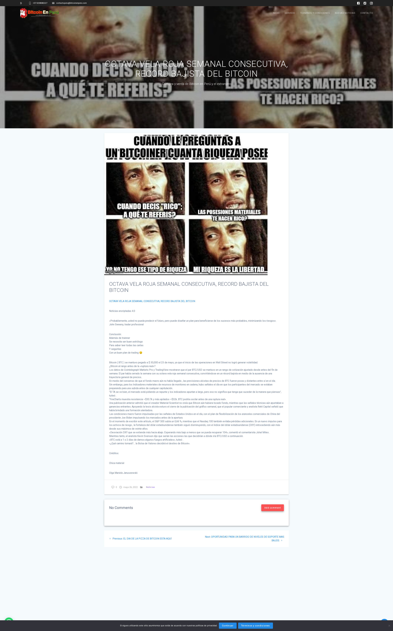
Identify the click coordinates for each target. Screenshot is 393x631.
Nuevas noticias (345, 13)
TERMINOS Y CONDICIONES (315, 13)
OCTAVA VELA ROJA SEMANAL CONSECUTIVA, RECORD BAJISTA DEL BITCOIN (152, 301)
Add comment (272, 508)
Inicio (276, 13)
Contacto (366, 13)
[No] (389, 625)
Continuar (227, 625)
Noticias (150, 487)
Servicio (290, 13)
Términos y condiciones (255, 625)
